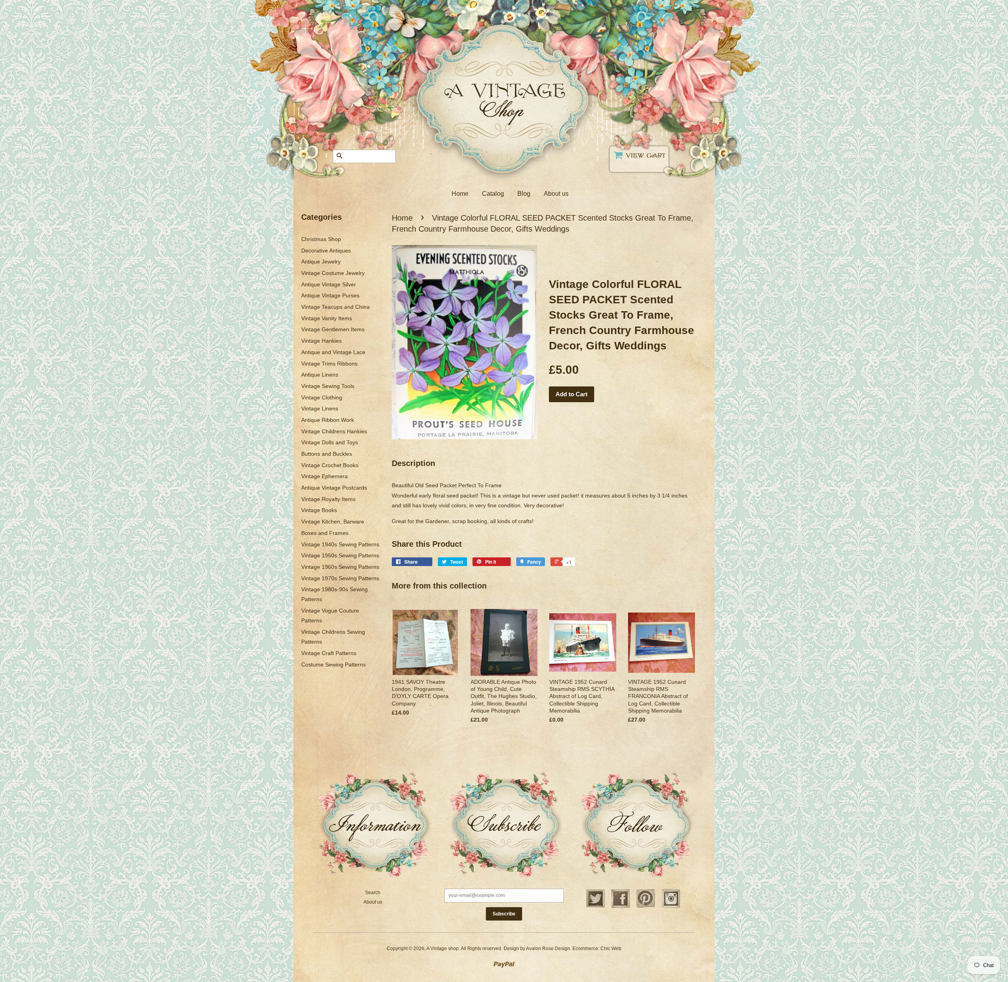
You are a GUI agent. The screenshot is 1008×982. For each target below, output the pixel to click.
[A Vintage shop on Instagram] (671, 907)
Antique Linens (319, 374)
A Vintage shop (442, 948)
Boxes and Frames (324, 533)
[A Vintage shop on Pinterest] (646, 907)
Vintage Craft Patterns (328, 653)
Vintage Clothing (321, 397)
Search (372, 892)
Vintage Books (319, 510)
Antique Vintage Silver (328, 284)
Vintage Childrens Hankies (334, 431)
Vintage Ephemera (324, 476)
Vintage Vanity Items (326, 318)
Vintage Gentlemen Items (333, 329)
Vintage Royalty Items (328, 499)
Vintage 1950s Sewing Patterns (340, 555)
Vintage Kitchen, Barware (332, 521)
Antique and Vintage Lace (333, 352)
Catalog (493, 193)
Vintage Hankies (321, 341)
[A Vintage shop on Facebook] (620, 907)
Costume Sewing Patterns (333, 664)
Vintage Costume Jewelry (333, 273)
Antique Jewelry (321, 261)
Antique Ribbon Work (327, 420)
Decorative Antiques (326, 250)
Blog (523, 193)
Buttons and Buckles (326, 454)
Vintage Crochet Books (329, 465)
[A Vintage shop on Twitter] (595, 907)
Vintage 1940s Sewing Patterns (340, 544)
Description (413, 463)
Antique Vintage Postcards (334, 488)
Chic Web (610, 948)
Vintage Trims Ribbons (329, 363)
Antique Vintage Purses (330, 295)
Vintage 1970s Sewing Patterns (340, 578)
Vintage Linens (319, 408)
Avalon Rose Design (548, 948)
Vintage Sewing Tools (327, 386)
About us (556, 193)
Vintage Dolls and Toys (329, 442)
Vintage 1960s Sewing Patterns (340, 567)
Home (460, 193)
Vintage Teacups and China (335, 307)
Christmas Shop (321, 239)
